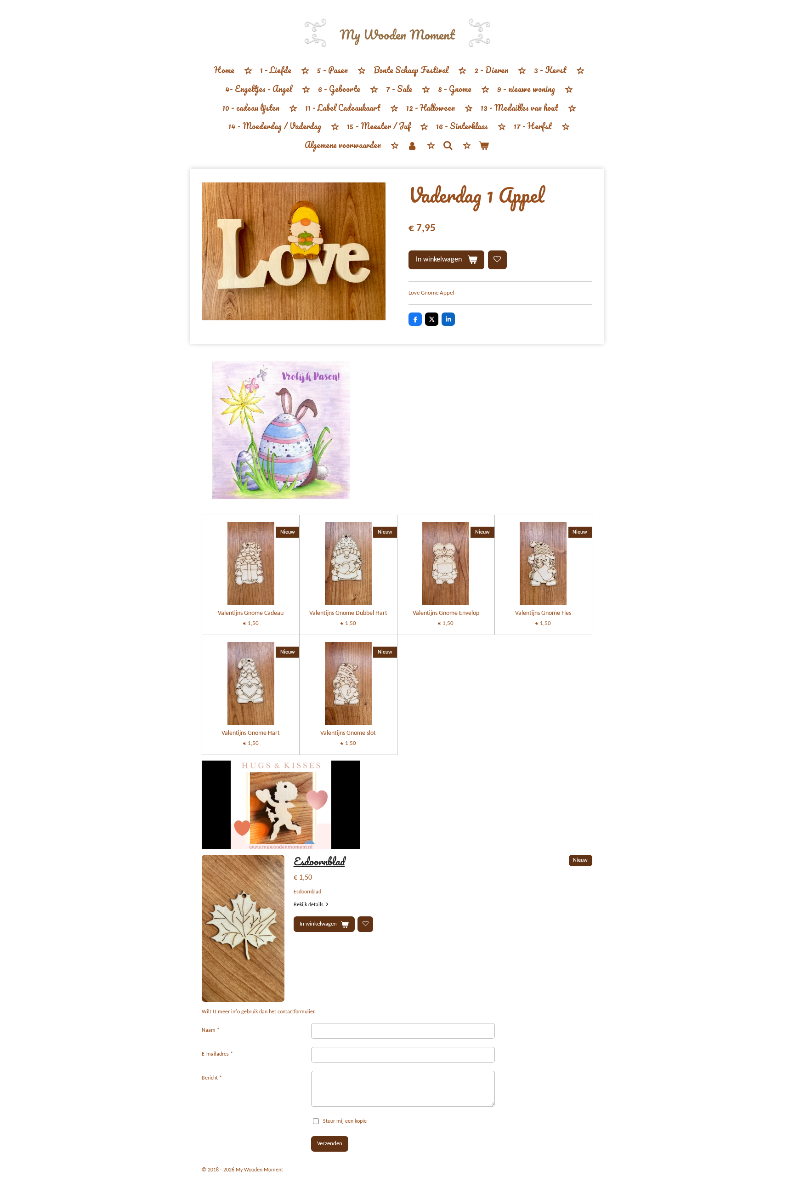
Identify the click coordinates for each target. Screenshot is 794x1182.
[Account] (412, 145)
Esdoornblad (319, 861)
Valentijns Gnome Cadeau (251, 613)
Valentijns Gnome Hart (250, 733)
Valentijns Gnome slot (348, 733)
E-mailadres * (217, 1054)
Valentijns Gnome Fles (543, 613)
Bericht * (212, 1078)
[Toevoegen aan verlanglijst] (497, 259)
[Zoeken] (448, 145)
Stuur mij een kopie (345, 1121)
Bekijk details (308, 905)
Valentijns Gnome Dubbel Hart (348, 613)
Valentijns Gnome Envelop (446, 613)
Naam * (211, 1030)
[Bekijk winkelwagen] (484, 145)
